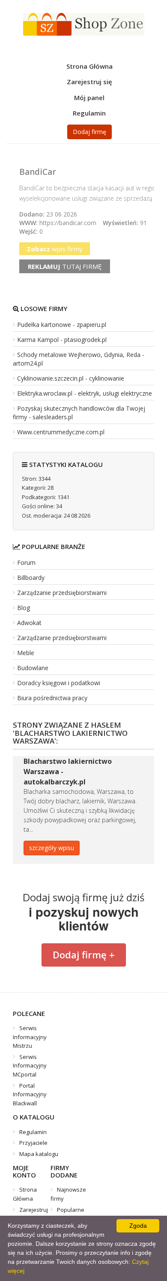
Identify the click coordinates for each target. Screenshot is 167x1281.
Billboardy (31, 577)
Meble (25, 653)
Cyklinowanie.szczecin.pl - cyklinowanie (70, 378)
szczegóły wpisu (51, 848)
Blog (23, 608)
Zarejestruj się (89, 81)
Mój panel (89, 97)
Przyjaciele (33, 1143)
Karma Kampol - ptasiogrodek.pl (62, 340)
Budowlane (32, 668)
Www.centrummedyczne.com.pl (60, 432)
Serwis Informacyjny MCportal (30, 1065)
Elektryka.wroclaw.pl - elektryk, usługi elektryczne (84, 393)
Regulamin (89, 113)
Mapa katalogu (38, 1154)
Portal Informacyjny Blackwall (30, 1094)
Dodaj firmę (89, 132)
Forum (26, 562)
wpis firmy (55, 248)
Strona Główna (89, 66)
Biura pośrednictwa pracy (52, 698)
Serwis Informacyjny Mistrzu (30, 1036)
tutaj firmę (64, 266)
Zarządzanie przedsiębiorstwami (62, 593)
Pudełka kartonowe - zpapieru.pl (61, 324)
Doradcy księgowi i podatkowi (58, 683)
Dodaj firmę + (84, 954)
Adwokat (29, 623)
